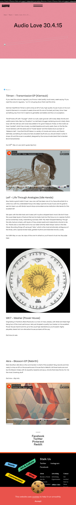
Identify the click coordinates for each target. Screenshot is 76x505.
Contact (65, 474)
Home (5, 15)
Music (11, 15)
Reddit (38, 444)
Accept (38, 501)
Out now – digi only (13, 378)
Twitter (38, 439)
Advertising (55, 474)
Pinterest (38, 442)
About (42, 474)
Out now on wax (12, 335)
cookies (35, 496)
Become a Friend (45, 477)
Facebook (38, 436)
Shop (31, 475)
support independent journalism (31, 1)
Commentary (15, 478)
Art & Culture (27, 465)
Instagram (55, 463)
